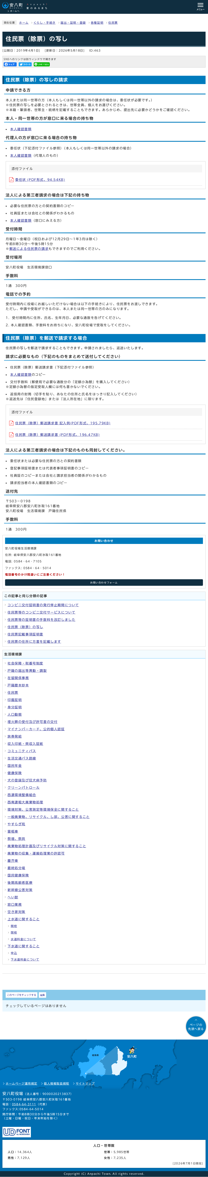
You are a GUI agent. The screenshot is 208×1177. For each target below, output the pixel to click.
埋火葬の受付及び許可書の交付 (32, 721)
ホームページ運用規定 (21, 1083)
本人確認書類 (21, 129)
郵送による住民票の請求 (29, 248)
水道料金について (23, 939)
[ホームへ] (26, 5)
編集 (42, 995)
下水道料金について (25, 959)
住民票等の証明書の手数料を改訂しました (41, 619)
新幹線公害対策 (20, 890)
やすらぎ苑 (16, 824)
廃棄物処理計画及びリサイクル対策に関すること (47, 846)
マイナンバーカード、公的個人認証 (36, 729)
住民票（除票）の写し (25, 627)
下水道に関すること (24, 946)
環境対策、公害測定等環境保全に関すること (43, 809)
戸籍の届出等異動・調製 (27, 670)
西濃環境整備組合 (22, 795)
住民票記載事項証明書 (25, 634)
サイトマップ (85, 1083)
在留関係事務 (18, 678)
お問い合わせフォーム (104, 582)
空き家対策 (16, 911)
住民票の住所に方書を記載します (34, 641)
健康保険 (15, 773)
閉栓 (14, 932)
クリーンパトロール (24, 787)
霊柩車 (13, 831)
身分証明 (15, 707)
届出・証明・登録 (73, 22)
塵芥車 (13, 860)
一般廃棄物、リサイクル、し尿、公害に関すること (49, 816)
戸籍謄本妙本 (18, 685)
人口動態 (15, 714)
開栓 (14, 926)
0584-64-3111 (24, 1104)
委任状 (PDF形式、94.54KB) (40, 179)
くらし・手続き (45, 22)
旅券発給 (15, 736)
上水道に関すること (24, 919)
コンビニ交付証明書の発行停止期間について (43, 605)
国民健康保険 (18, 875)
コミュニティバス (22, 751)
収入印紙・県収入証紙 (25, 743)
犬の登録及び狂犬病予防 (27, 780)
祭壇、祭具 (16, 838)
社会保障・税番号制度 (25, 663)
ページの (196, 1027)
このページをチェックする (21, 995)
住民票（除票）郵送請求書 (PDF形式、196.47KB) (57, 434)
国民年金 (15, 765)
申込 (14, 953)
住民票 (113, 22)
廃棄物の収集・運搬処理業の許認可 (36, 853)
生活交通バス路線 (22, 758)
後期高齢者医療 (20, 882)
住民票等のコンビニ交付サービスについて (41, 612)
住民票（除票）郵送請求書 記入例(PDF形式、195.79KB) (62, 423)
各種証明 (97, 22)
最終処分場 (16, 868)
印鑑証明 (15, 699)
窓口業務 (15, 904)
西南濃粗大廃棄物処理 (25, 802)
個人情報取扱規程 (56, 1083)
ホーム (24, 22)
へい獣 (13, 897)
